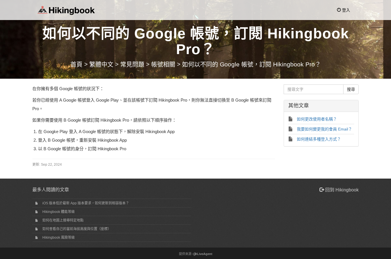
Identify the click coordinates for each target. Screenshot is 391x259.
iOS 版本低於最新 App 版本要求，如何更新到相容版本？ (85, 203)
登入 (345, 10)
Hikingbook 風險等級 (58, 238)
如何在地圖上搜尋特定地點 (63, 220)
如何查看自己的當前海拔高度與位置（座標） (76, 229)
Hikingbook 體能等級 (58, 212)
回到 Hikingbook (341, 189)
